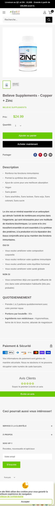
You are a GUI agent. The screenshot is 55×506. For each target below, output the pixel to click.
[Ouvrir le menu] (4, 12)
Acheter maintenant (27, 144)
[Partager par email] (50, 155)
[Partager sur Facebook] (35, 155)
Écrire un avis (27, 394)
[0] (50, 12)
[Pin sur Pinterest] (40, 155)
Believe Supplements (14, 107)
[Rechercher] (49, 20)
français (7, 477)
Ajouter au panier (27, 135)
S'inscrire (11, 464)
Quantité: (7, 125)
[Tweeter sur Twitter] (45, 155)
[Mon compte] (44, 12)
